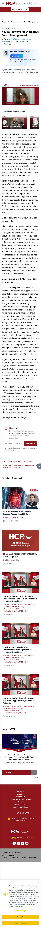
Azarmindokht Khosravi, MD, (14, 607)
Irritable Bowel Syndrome (11, 462)
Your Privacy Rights (20, 807)
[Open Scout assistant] (29, 3)
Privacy (20, 802)
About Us (20, 789)
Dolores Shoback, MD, (11, 609)
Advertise (20, 792)
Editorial (20, 794)
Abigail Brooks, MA (12, 560)
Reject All (20, 917)
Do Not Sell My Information (20, 799)
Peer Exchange (13, 22)
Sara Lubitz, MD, (29, 605)
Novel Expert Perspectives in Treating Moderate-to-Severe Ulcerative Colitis (20, 466)
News (24, 858)
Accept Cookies (20, 923)
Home (4, 22)
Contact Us (20, 797)
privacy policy (10, 450)
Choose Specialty (18, 9)
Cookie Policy (18, 907)
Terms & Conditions (20, 804)
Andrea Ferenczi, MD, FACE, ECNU (16, 611)
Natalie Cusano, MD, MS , (14, 605)
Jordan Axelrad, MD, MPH (14, 517)
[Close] (38, 882)
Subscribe (29, 444)
